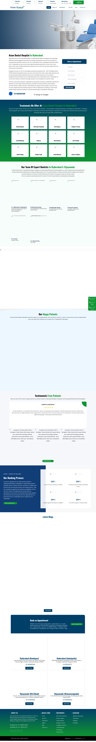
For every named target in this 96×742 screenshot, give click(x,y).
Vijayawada (40, 1)
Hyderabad (17, 1)
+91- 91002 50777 (23, 727)
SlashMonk (72, 738)
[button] (11, 443)
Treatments (62, 7)
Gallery (71, 7)
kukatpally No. (14, 727)
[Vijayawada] (35, 2)
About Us (54, 7)
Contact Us (82, 7)
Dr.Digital (83, 738)
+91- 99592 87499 (23, 725)
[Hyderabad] (13, 2)
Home (48, 7)
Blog (76, 7)
